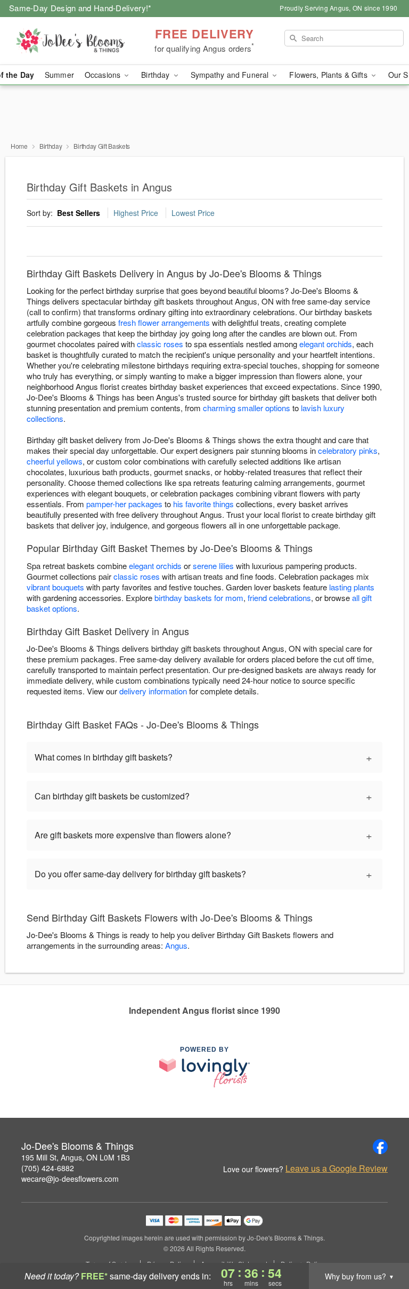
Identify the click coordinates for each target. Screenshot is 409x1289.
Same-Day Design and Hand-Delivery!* (80, 7)
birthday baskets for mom (198, 597)
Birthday (50, 145)
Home (19, 145)
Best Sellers (78, 212)
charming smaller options (246, 407)
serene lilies (213, 565)
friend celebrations (279, 597)
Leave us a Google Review (336, 1168)
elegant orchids (325, 343)
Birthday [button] (156, 74)
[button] (381, 1243)
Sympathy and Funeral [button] (231, 74)
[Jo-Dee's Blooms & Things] (70, 41)
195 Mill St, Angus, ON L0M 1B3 (75, 1157)
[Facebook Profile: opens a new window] (380, 1146)
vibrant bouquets (55, 587)
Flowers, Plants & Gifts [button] (329, 74)
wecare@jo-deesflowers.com (70, 1178)
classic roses (160, 343)
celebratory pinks (348, 450)
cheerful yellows (55, 461)
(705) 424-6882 (47, 1168)
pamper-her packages (124, 503)
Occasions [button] (103, 74)
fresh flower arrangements (164, 322)
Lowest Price (193, 212)
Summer (59, 74)
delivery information (153, 690)
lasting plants (351, 587)
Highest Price (135, 212)
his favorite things (203, 503)
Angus (176, 945)
